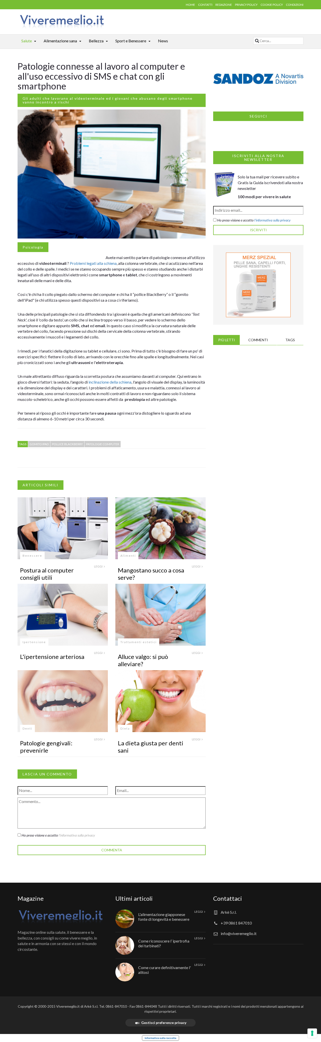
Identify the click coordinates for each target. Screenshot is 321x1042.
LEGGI (98, 566)
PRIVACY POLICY (246, 5)
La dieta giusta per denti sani (150, 746)
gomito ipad (39, 444)
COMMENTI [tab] (258, 340)
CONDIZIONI (294, 5)
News (163, 40)
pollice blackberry (67, 444)
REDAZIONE (223, 5)
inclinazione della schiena (110, 382)
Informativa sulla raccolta (160, 1037)
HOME (190, 5)
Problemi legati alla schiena (93, 263)
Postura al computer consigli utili (47, 573)
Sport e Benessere (130, 40)
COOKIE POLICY (272, 5)
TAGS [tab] (290, 340)
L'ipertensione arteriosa (52, 656)
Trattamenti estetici (138, 642)
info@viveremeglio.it (239, 933)
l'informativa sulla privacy (77, 835)
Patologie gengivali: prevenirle (46, 746)
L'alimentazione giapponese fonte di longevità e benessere (163, 916)
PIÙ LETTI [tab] (226, 340)
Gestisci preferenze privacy (163, 1022)
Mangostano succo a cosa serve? (151, 573)
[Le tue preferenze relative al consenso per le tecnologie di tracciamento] (312, 1033)
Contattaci (227, 898)
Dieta (125, 728)
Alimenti (128, 555)
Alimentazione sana (60, 40)
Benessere (32, 555)
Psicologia (33, 247)
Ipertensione (34, 642)
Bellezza (96, 40)
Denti (27, 728)
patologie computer (102, 444)
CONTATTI (205, 5)
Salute (26, 40)
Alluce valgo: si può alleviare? (143, 660)
